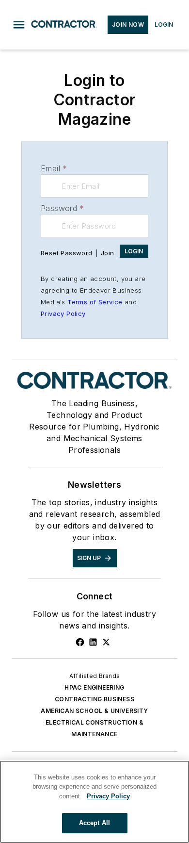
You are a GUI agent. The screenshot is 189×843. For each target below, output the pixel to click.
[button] (19, 24)
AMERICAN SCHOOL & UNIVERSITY (94, 710)
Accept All (94, 822)
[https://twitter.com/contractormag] (106, 642)
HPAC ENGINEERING (94, 687)
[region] (94, 801)
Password (62, 208)
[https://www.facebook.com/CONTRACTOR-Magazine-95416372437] (80, 642)
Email (54, 168)
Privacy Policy (63, 313)
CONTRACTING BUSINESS (94, 699)
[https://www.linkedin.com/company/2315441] (93, 642)
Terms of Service (94, 302)
